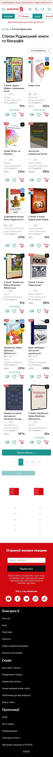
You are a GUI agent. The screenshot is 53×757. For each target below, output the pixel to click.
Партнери (7, 632)
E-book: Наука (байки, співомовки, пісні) (14, 88)
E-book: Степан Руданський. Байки (38, 218)
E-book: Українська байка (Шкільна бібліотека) (14, 285)
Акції (4, 717)
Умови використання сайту (16, 688)
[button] (14, 114)
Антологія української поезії (38, 152)
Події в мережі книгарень (15, 645)
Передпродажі (9, 730)
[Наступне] (38, 462)
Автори (5, 29)
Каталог (8, 16)
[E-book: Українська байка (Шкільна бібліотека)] (14, 266)
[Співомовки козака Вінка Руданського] (14, 201)
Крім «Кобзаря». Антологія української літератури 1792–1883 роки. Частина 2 (39, 350)
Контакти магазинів (12, 652)
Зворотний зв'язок (11, 681)
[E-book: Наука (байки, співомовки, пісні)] (14, 70)
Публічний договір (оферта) (16, 695)
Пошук (25, 16)
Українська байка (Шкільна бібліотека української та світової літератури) (13, 350)
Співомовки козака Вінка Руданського (14, 218)
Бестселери (8, 724)
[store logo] (15, 9)
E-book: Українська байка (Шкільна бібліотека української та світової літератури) (38, 416)
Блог (4, 625)
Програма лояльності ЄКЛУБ (17, 744)
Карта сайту (8, 702)
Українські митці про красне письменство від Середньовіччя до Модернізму (13, 416)
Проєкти (6, 639)
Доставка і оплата (11, 667)
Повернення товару (12, 674)
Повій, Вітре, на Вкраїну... (12, 152)
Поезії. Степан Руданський (36, 283)
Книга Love (34, 85)
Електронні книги (11, 737)
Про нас (6, 618)
